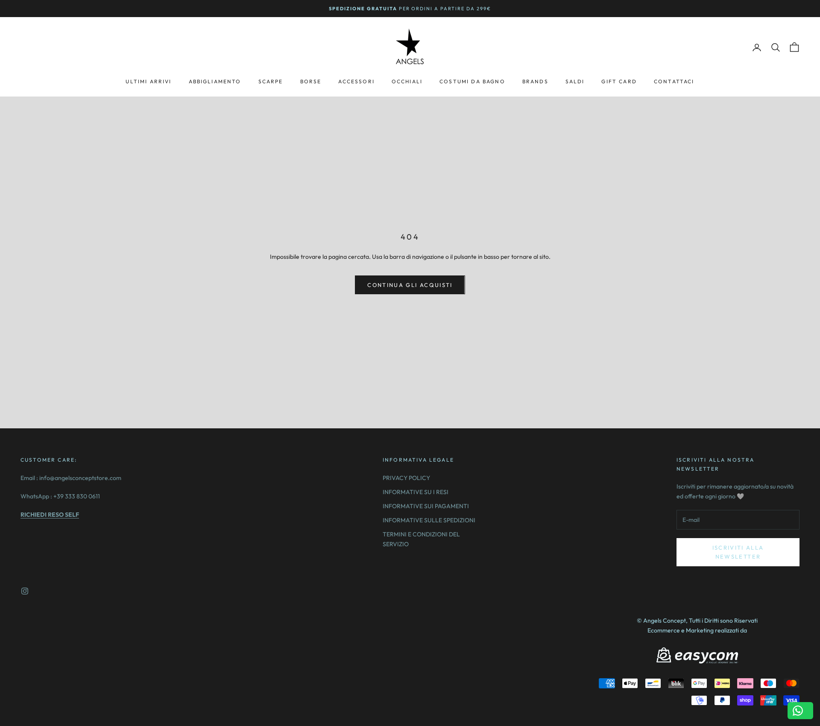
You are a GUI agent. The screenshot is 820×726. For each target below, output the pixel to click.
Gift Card (618, 81)
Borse (311, 81)
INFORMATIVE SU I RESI (415, 492)
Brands (535, 81)
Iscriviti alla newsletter (738, 552)
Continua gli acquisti (409, 284)
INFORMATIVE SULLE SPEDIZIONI (429, 520)
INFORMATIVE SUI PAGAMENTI (426, 506)
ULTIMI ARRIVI (148, 81)
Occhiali (407, 81)
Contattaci (674, 81)
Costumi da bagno (472, 81)
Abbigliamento (215, 81)
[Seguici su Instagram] (24, 591)
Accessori (356, 81)
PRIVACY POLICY (406, 478)
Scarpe (270, 81)
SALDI (575, 81)
